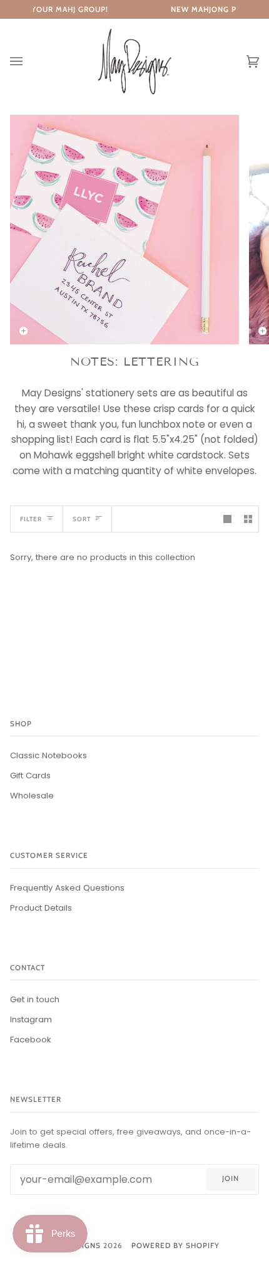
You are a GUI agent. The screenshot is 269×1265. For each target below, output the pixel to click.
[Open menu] (29, 62)
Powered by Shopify (175, 1245)
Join (230, 1178)
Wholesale (32, 796)
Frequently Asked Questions (67, 888)
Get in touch (34, 999)
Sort (82, 518)
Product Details (41, 908)
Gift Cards (30, 775)
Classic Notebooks (48, 755)
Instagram (31, 1019)
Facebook (30, 1039)
